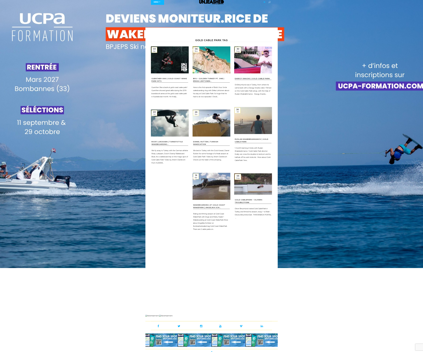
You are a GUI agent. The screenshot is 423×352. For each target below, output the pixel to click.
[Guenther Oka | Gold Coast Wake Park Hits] (170, 59)
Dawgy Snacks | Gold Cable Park (252, 78)
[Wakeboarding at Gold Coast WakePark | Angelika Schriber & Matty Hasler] (211, 186)
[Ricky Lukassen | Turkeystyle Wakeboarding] (170, 123)
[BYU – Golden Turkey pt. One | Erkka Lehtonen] (211, 59)
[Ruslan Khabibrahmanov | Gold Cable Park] (253, 120)
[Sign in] (264, 2)
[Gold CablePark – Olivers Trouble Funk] (253, 184)
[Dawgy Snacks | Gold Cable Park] (253, 59)
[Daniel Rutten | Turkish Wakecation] (211, 123)
